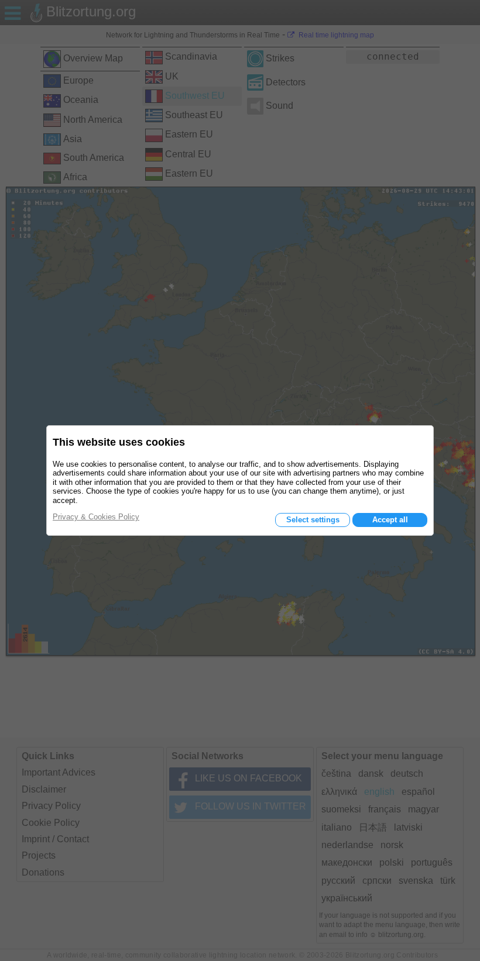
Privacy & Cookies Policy (96, 516)
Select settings (313, 519)
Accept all (390, 519)
